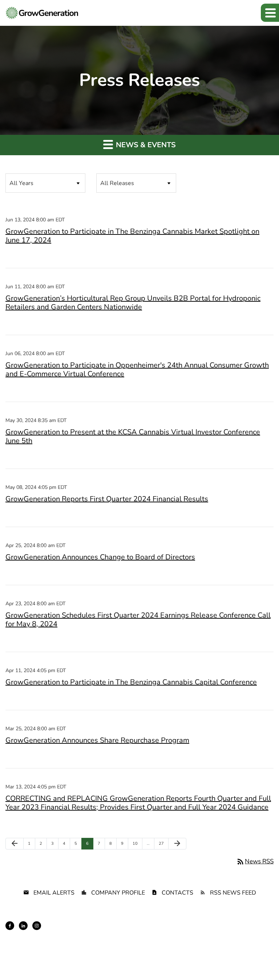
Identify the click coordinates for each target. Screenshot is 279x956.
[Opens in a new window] (9, 925)
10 (136, 843)
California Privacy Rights (196, 932)
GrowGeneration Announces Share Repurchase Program (97, 740)
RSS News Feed (233, 893)
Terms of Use (152, 932)
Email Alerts (53, 893)
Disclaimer (98, 932)
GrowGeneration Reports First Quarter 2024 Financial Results (106, 499)
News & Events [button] (145, 145)
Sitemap (124, 932)
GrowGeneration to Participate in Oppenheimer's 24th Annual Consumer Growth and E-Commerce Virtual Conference (137, 369)
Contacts (177, 893)
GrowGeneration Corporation (192, 919)
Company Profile (118, 893)
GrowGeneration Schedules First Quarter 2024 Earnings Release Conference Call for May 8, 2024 (138, 619)
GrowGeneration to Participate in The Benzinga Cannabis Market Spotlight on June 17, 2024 (132, 235)
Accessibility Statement (251, 932)
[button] (270, 13)
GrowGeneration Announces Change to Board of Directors (100, 557)
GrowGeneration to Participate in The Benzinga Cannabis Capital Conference (131, 682)
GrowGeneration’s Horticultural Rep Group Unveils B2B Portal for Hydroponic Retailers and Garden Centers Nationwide (132, 302)
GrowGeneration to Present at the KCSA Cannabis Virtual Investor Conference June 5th (132, 436)
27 (162, 843)
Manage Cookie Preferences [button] (247, 938)
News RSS (255, 861)
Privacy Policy (66, 932)
